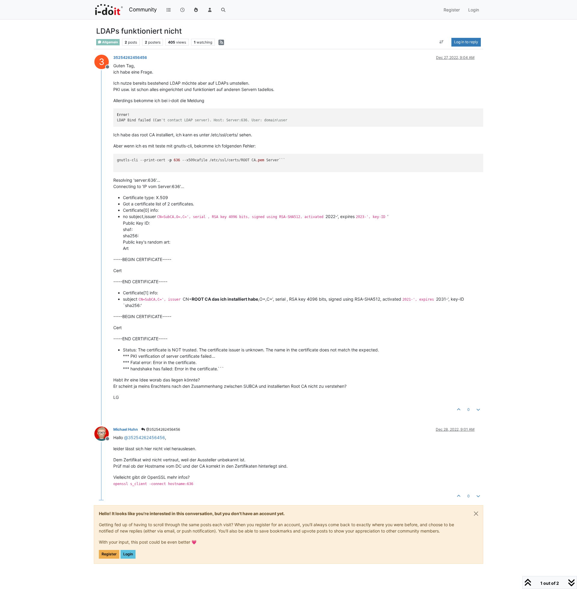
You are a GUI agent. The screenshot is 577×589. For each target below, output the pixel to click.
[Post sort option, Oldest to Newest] (442, 42)
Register (109, 554)
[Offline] (103, 433)
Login (128, 554)
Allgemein (110, 42)
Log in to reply (466, 42)
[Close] (476, 514)
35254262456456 (130, 57)
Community (143, 9)
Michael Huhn (125, 429)
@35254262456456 (162, 429)
